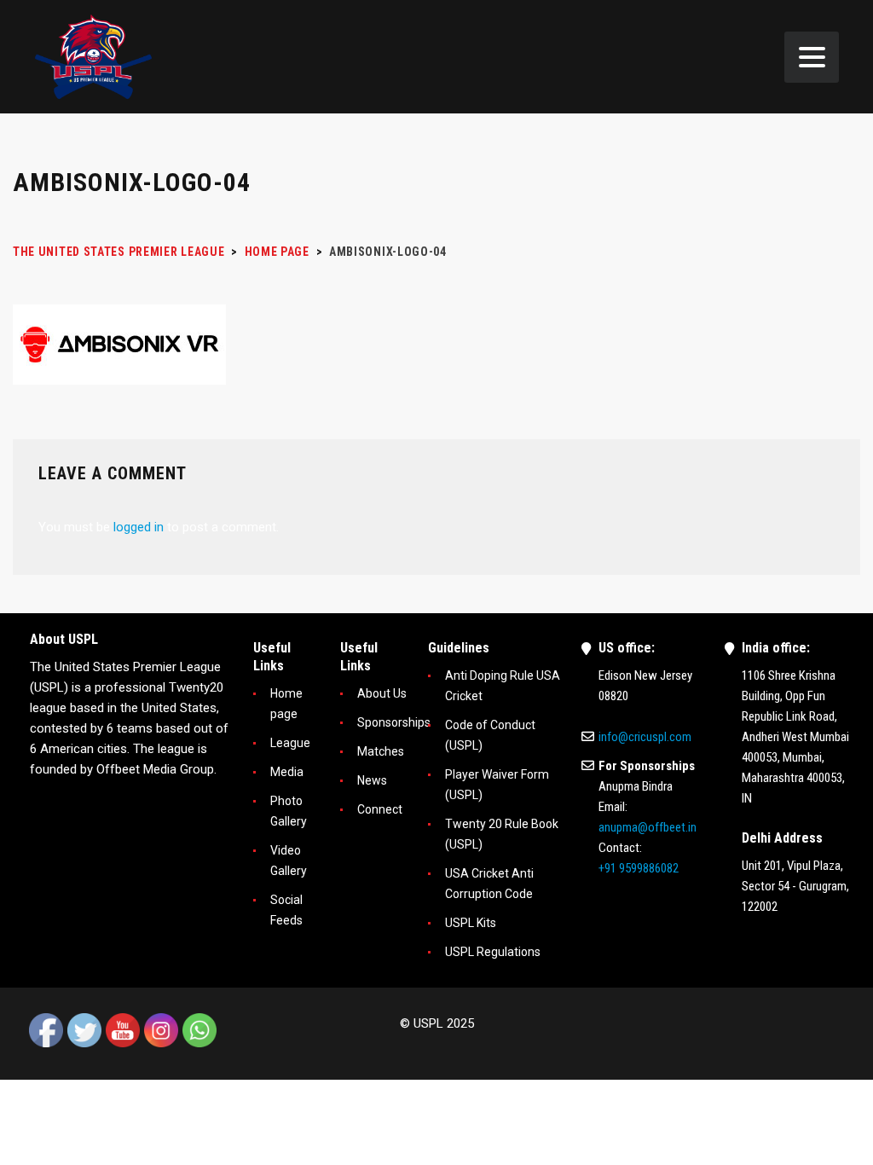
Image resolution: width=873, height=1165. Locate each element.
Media (287, 772)
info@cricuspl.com (644, 737)
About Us (382, 693)
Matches (380, 751)
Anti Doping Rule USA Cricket (502, 686)
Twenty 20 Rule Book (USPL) (501, 834)
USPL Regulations (493, 952)
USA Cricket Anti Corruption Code (489, 884)
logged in (138, 527)
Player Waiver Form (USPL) (497, 785)
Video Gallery (288, 860)
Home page (286, 704)
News (372, 780)
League (290, 743)
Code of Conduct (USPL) (490, 735)
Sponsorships (394, 722)
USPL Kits (470, 923)
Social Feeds (286, 910)
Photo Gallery (288, 811)
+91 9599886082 (638, 868)
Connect (379, 809)
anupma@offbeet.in (647, 827)
